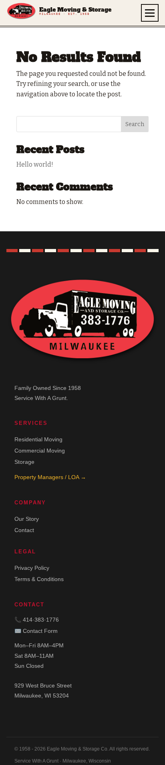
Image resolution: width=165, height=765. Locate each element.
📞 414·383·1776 (36, 619)
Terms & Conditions (39, 579)
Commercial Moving (39, 450)
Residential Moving (38, 439)
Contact (24, 530)
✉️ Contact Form (36, 631)
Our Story (26, 519)
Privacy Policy (31, 568)
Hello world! (34, 164)
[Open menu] (150, 13)
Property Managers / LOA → (50, 477)
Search (134, 124)
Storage (24, 462)
